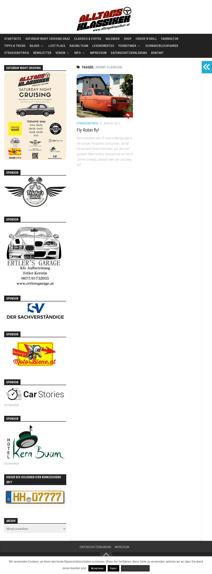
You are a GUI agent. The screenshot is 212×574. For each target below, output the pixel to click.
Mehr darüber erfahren (135, 568)
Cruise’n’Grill (146, 39)
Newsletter (42, 53)
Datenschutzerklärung (129, 53)
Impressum (98, 53)
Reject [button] (113, 568)
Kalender (113, 39)
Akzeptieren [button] (97, 568)
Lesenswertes (103, 46)
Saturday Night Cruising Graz (47, 39)
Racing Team (79, 46)
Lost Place (56, 46)
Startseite (12, 39)
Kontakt (157, 53)
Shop (127, 39)
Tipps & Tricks (14, 46)
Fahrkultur (169, 39)
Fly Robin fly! (88, 130)
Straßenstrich (16, 53)
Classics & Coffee (87, 39)
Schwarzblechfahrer (161, 46)
